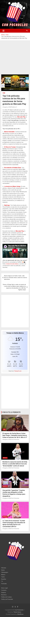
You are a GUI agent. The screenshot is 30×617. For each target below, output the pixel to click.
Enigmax (3, 592)
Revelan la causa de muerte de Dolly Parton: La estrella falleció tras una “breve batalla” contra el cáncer (14, 464)
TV (2, 581)
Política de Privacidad (7, 599)
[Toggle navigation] (3, 31)
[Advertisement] (15, 59)
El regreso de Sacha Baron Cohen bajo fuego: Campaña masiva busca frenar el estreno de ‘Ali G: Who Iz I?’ (14, 435)
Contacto (3, 590)
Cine (3, 93)
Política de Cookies (6, 597)
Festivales (4, 583)
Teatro (3, 577)
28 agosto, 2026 (6, 439)
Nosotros (3, 595)
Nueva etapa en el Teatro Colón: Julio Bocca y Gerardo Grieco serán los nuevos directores (15, 277)
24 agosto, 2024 (6, 107)
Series (3, 570)
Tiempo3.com (17, 371)
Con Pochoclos (15, 439)
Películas (3, 568)
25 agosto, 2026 (6, 468)
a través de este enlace (12, 264)
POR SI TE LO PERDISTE (11, 412)
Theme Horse (17, 612)
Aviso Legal (4, 588)
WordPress (20, 614)
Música (5, 457)
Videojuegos (4, 572)
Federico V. (14, 107)
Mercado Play (21, 117)
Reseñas (3, 579)
